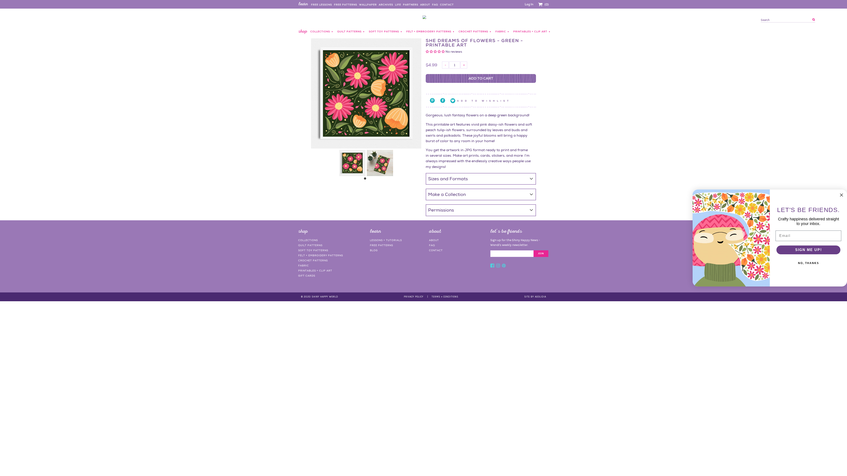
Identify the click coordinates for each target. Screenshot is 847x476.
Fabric (303, 265)
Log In (529, 4)
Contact (447, 4)
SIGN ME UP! (808, 250)
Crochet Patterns (313, 260)
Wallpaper (368, 4)
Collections (308, 240)
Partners (410, 4)
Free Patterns (345, 4)
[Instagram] (498, 266)
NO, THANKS (808, 263)
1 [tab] (366, 179)
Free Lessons (321, 4)
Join (541, 254)
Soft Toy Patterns (313, 250)
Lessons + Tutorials (386, 240)
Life (398, 4)
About (425, 4)
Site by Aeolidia (535, 296)
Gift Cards (306, 275)
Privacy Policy (414, 296)
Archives (386, 4)
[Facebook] (492, 266)
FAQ (435, 4)
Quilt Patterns (310, 245)
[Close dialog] (841, 195)
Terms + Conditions (445, 296)
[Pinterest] (504, 266)
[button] (436, 52)
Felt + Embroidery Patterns (320, 255)
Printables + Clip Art (315, 270)
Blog (374, 250)
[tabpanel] (352, 163)
